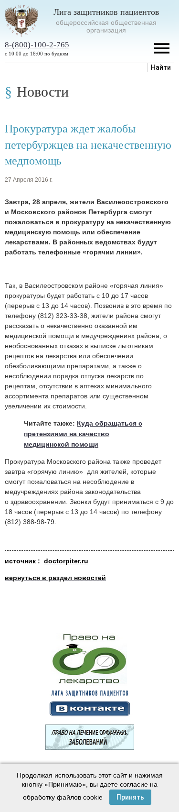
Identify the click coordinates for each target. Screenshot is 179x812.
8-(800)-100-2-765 (37, 44)
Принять (130, 797)
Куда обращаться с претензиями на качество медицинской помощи (83, 434)
